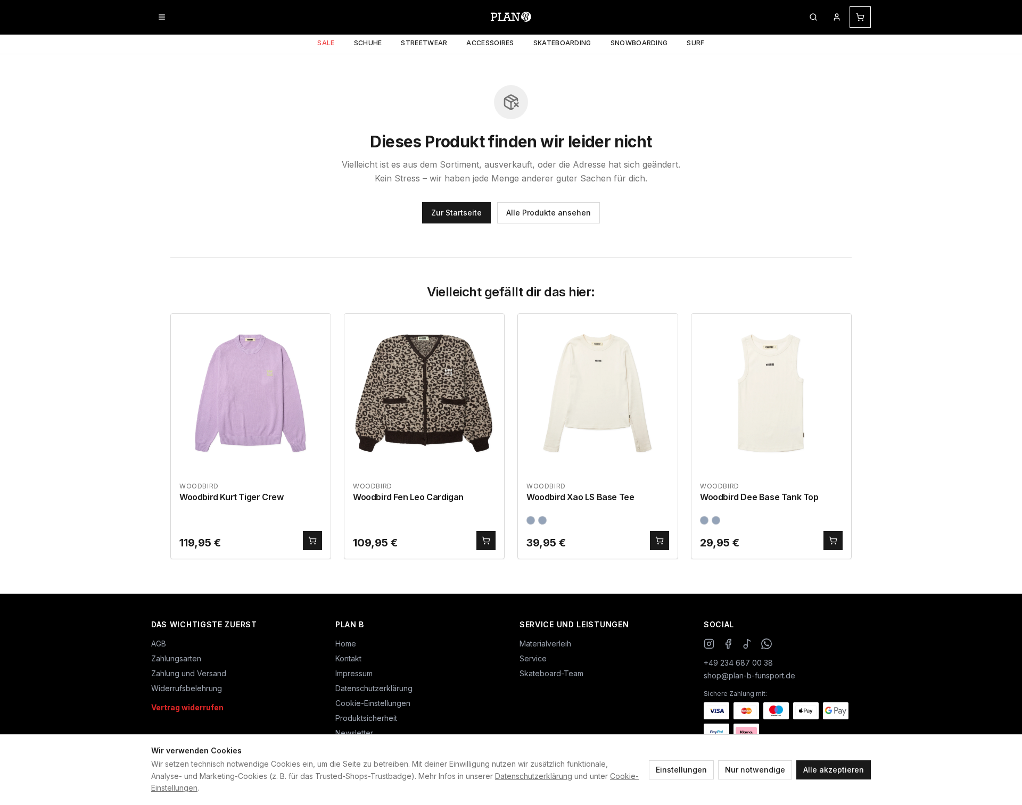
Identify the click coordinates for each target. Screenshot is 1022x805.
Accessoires (490, 43)
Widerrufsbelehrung (186, 688)
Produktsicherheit (366, 718)
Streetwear (424, 43)
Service (533, 658)
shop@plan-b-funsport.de (749, 675)
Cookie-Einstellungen (372, 703)
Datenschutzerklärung (533, 776)
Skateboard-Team (551, 673)
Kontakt (348, 658)
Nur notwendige (755, 769)
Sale (325, 43)
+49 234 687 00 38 (738, 662)
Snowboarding (639, 43)
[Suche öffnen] (813, 17)
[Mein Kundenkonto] (836, 17)
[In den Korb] (312, 540)
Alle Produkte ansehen (548, 212)
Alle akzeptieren (833, 769)
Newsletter (354, 732)
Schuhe (368, 43)
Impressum (354, 673)
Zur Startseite (456, 212)
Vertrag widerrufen (187, 707)
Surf (695, 43)
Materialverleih (545, 643)
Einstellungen (681, 769)
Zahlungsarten (176, 658)
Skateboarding (562, 43)
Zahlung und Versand (188, 673)
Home (345, 643)
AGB (158, 643)
